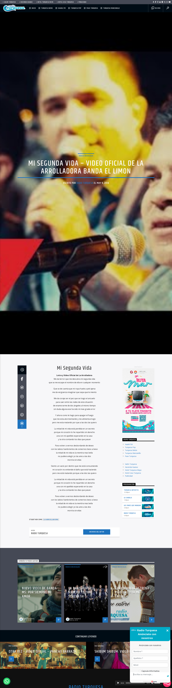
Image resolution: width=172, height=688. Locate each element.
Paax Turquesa (92, 8)
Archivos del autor (96, 574)
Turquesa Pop (76, 8)
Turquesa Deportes (131, 532)
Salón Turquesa (10, 2)
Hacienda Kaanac (27, 2)
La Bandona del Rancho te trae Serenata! (80, 635)
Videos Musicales (86, 175)
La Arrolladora (51, 562)
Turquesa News (47, 8)
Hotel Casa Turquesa (66, 2)
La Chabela (128, 540)
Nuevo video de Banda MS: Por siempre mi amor (39, 635)
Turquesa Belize (131, 493)
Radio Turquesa (85, 203)
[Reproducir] (118, 683)
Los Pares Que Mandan (132, 548)
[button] (6, 681)
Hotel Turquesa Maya (45, 2)
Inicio (34, 8)
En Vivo (157, 8)
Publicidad (82, 2)
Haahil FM (62, 8)
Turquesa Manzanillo (111, 8)
